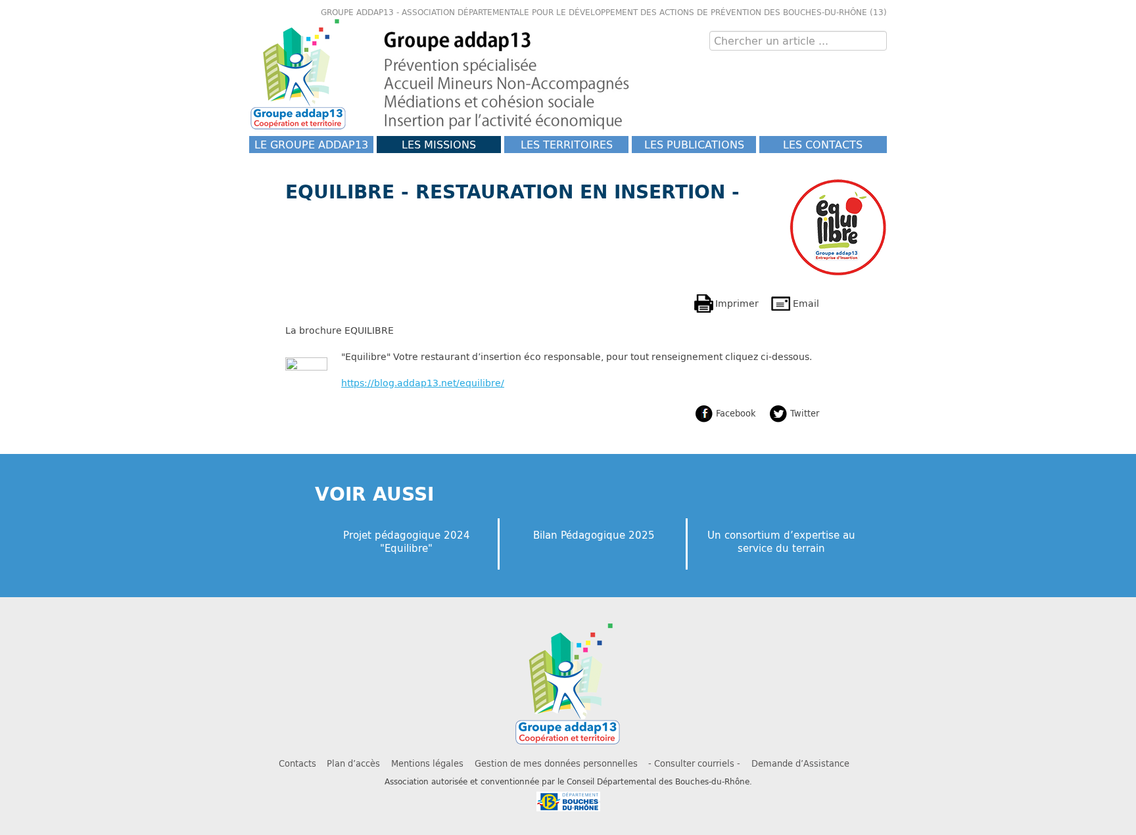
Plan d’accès (353, 763)
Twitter (804, 413)
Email (806, 303)
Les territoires (567, 144)
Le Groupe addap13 (311, 144)
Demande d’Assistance (800, 763)
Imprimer (737, 303)
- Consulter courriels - (694, 763)
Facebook (736, 413)
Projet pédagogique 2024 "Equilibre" (406, 541)
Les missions (439, 144)
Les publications (694, 144)
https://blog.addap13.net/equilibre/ (422, 383)
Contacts (297, 763)
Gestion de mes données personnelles (556, 763)
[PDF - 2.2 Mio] (306, 377)
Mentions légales (427, 763)
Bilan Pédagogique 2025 (594, 534)
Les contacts (823, 144)
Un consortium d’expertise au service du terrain (781, 541)
